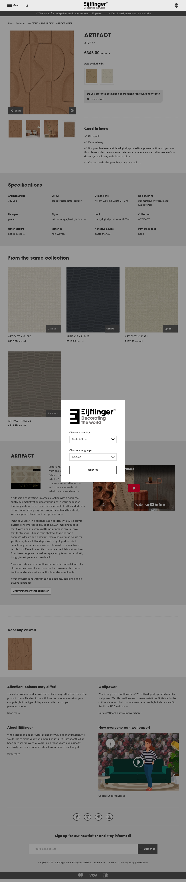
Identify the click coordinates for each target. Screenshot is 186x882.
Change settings (12, 877)
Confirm (93, 470)
